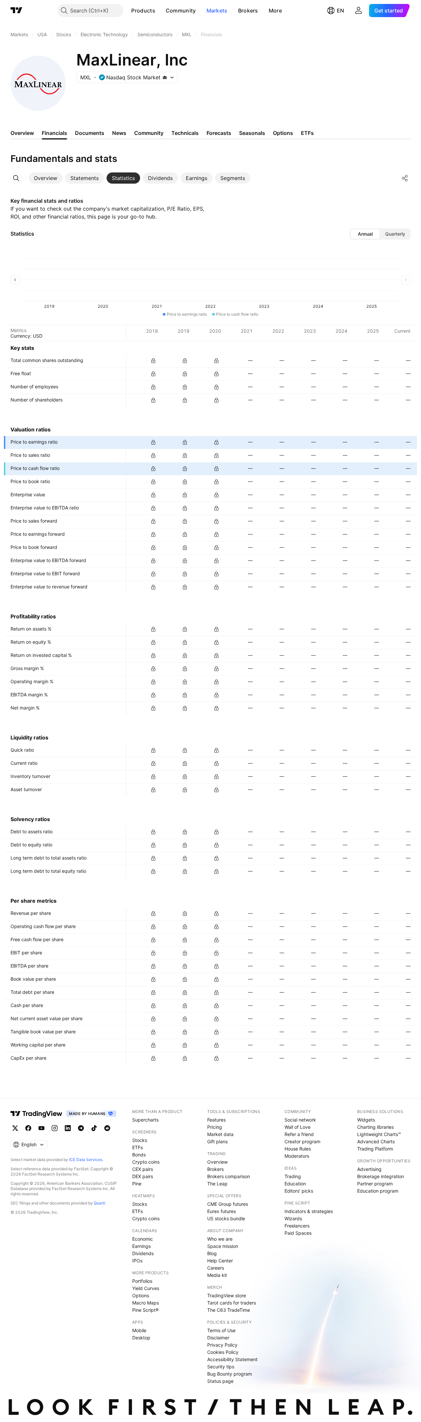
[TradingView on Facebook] (28, 1128)
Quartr (99, 1203)
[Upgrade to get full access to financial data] (153, 360)
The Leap (217, 1183)
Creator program (302, 1141)
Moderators (297, 1156)
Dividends (143, 1253)
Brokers (248, 10)
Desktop (141, 1337)
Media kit (217, 1275)
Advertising (369, 1169)
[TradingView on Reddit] (107, 1128)
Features (216, 1120)
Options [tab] (283, 133)
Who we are (220, 1239)
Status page (220, 1381)
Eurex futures (221, 1211)
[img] (165, 77)
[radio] (365, 234)
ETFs (137, 1147)
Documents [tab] (89, 133)
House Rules (298, 1148)
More (275, 10)
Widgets (366, 1120)
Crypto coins (146, 1162)
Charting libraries (375, 1127)
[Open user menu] (358, 10)
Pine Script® (145, 1310)
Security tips (220, 1366)
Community (181, 10)
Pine (136, 1183)
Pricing (214, 1127)
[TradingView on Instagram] (54, 1128)
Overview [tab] (22, 133)
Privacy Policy (222, 1345)
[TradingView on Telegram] (81, 1128)
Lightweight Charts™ (379, 1134)
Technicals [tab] (185, 133)
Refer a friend (299, 1134)
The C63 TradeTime (228, 1310)
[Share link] (404, 178)
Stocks (139, 1140)
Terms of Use (221, 1330)
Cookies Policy (222, 1352)
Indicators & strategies (309, 1211)
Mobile (139, 1330)
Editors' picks (299, 1191)
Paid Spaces (298, 1233)
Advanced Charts (376, 1141)
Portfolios (142, 1281)
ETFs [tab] (307, 133)
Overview (217, 1162)
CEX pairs (142, 1169)
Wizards (293, 1218)
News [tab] (119, 133)
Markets (217, 10)
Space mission (222, 1246)
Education (295, 1183)
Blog (212, 1253)
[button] (160, 10)
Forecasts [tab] (219, 133)
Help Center (220, 1260)
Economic (142, 1239)
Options (140, 1295)
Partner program (375, 1183)
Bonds (139, 1154)
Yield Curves (145, 1288)
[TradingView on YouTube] (41, 1128)
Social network (300, 1120)
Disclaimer (218, 1337)
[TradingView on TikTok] (94, 1128)
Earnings (141, 1246)
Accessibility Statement (232, 1359)
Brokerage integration (380, 1176)
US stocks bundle (226, 1218)
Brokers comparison (228, 1176)
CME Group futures (227, 1204)
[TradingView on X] (15, 1128)
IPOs (137, 1260)
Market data (220, 1134)
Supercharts (145, 1120)
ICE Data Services (85, 1159)
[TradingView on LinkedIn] (67, 1128)
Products (143, 10)
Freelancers (297, 1225)
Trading (293, 1176)
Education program (377, 1191)
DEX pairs (142, 1176)
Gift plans (217, 1141)
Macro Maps (145, 1303)
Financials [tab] (54, 133)
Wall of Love (297, 1127)
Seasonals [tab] (252, 133)
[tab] (45, 178)
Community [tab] (148, 133)
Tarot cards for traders (231, 1303)
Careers (215, 1268)
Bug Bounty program (229, 1374)
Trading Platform (375, 1148)
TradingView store (226, 1295)
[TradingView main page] (16, 10)
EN (340, 10)
